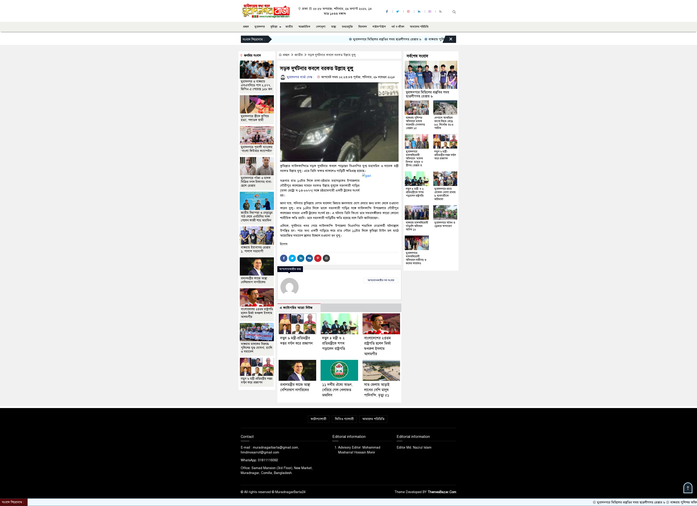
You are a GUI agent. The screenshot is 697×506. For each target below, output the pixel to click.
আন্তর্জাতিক (304, 27)
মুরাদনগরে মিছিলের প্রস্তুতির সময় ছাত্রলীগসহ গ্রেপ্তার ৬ (359, 39)
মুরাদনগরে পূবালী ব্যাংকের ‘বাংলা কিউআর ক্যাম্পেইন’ (256, 149)
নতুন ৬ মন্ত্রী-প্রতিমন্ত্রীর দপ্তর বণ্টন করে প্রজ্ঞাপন (256, 380)
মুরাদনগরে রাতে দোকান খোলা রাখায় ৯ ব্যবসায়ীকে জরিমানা (445, 194)
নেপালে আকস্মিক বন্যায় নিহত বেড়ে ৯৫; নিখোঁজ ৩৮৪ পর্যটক (444, 123)
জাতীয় (289, 27)
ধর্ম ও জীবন (398, 27)
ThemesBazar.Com (442, 492)
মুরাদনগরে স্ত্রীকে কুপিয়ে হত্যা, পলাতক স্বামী (255, 118)
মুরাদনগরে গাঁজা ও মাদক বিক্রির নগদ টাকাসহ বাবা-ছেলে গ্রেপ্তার (256, 182)
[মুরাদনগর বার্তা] (266, 11)
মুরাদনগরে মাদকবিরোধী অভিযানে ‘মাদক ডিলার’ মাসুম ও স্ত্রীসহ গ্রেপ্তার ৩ (414, 158)
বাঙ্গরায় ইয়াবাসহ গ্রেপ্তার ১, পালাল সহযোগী (255, 249)
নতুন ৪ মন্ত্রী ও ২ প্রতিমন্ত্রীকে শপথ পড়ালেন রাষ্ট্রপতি (333, 343)
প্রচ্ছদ (246, 27)
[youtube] (430, 11)
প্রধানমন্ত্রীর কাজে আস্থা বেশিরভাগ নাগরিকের (254, 280)
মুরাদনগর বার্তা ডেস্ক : (300, 77)
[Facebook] (283, 258)
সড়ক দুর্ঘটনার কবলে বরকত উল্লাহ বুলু (332, 55)
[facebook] (387, 11)
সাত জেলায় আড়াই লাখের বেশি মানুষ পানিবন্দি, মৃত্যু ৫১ (377, 389)
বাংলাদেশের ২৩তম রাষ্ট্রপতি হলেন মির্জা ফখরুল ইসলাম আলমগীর (257, 313)
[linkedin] (419, 11)
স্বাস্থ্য (333, 27)
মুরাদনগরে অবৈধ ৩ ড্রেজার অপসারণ (444, 224)
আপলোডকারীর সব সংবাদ (381, 280)
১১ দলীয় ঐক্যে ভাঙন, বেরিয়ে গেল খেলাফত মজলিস (337, 389)
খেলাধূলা (320, 27)
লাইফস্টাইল (379, 27)
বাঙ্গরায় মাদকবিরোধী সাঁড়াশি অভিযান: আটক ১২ (417, 226)
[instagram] (409, 11)
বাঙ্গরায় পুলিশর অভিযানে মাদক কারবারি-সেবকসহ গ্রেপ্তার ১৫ (439, 39)
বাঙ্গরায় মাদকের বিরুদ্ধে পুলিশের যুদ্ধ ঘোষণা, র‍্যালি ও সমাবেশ (256, 348)
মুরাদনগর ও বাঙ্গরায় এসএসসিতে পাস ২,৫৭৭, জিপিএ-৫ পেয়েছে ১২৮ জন (256, 85)
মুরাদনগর (259, 27)
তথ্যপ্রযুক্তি (347, 27)
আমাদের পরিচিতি (419, 27)
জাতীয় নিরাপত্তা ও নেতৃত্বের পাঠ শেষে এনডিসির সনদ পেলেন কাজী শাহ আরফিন (257, 216)
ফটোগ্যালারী (318, 419)
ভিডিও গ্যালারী (344, 419)
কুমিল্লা (273, 27)
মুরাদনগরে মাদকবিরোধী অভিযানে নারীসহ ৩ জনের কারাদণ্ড (416, 258)
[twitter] (398, 11)
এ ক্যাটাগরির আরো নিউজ (296, 308)
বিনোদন (362, 27)
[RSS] (441, 11)
